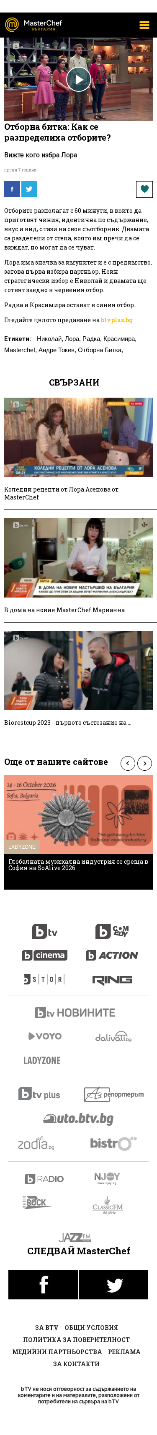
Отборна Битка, (100, 349)
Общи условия (91, 1328)
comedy (112, 927)
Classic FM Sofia (112, 1205)
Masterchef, (20, 349)
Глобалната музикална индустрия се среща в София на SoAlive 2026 (78, 864)
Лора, (73, 338)
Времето (114, 1036)
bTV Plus (44, 1093)
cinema (45, 951)
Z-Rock (42, 1202)
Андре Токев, (57, 349)
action (112, 951)
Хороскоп (44, 1143)
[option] (78, 832)
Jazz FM (78, 1237)
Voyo (45, 1036)
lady (45, 975)
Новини (79, 1013)
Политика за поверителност (76, 1340)
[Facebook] (12, 189)
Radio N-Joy (114, 1178)
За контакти (76, 1364)
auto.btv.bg (78, 1119)
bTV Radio (44, 1179)
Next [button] (144, 763)
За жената (45, 1060)
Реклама (124, 1352)
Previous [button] (127, 763)
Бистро (114, 1143)
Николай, (50, 338)
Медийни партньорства (57, 1352)
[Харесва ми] (144, 189)
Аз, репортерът (114, 1094)
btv (44, 927)
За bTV (47, 1328)
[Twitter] (29, 189)
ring (112, 975)
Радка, (92, 338)
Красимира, (119, 338)
